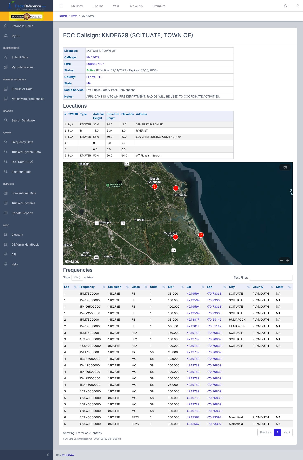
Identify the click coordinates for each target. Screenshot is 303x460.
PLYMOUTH (94, 77)
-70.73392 (214, 417)
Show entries (78, 277)
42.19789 (193, 332)
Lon (209, 286)
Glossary (17, 234)
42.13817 (193, 319)
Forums (98, 6)
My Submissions (22, 67)
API (14, 254)
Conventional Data (24, 193)
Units (153, 286)
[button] (285, 5)
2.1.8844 (68, 455)
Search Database (23, 120)
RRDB (63, 16)
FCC (74, 16)
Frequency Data (22, 142)
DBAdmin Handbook (25, 244)
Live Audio (136, 6)
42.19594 (193, 293)
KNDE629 (93, 57)
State (279, 286)
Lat (189, 286)
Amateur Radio (21, 171)
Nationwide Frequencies (28, 98)
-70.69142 (214, 319)
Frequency (87, 286)
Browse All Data (22, 89)
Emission (114, 286)
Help (15, 264)
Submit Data (20, 57)
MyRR (15, 36)
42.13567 (193, 417)
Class (136, 286)
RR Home (77, 6)
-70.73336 (214, 293)
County (258, 286)
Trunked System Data (26, 152)
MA (88, 83)
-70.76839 (214, 332)
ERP (171, 286)
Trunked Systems (23, 203)
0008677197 (95, 64)
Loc (66, 286)
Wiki (116, 6)
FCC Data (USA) (22, 162)
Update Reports (22, 213)
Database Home (22, 26)
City (232, 286)
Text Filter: (241, 277)
